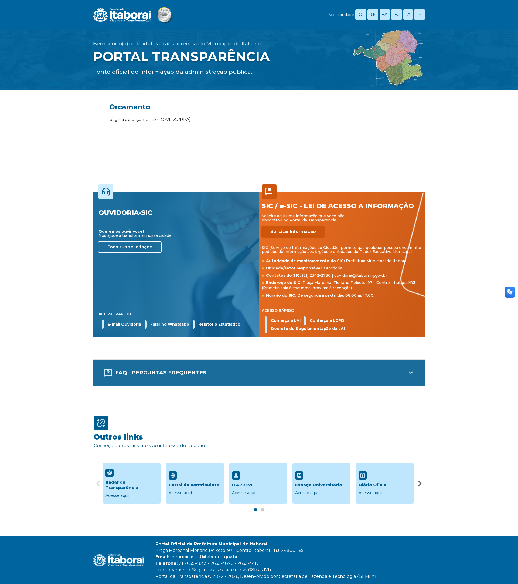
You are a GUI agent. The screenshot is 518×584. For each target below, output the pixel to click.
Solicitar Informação (293, 231)
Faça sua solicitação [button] (129, 246)
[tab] (255, 509)
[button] (169, 324)
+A (384, 14)
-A (408, 14)
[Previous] (98, 484)
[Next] (419, 484)
